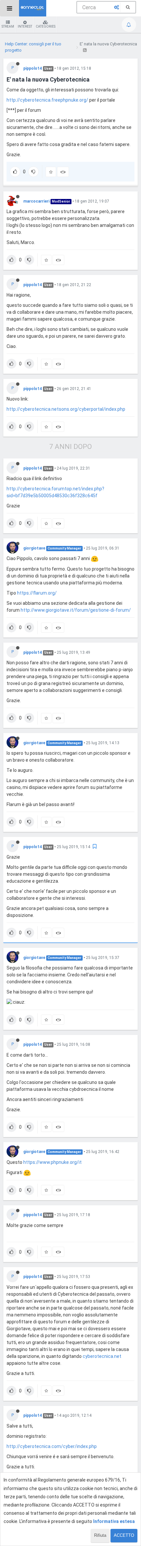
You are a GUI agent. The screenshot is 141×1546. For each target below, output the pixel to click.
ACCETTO (124, 1535)
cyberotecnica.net (102, 1356)
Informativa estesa (114, 1521)
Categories (45, 26)
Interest (25, 26)
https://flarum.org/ (37, 593)
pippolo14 (32, 68)
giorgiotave (34, 548)
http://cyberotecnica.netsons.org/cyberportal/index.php (66, 409)
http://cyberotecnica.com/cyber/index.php (52, 1446)
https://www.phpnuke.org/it (52, 1162)
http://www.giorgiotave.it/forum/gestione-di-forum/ (76, 610)
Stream (8, 26)
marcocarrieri (36, 201)
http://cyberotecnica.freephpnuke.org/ (47, 100)
